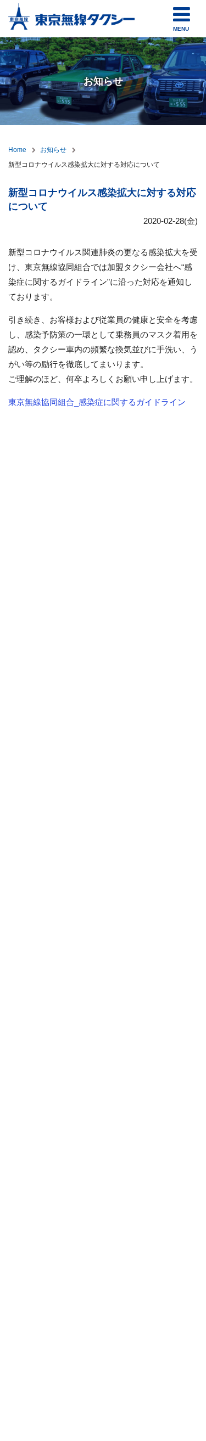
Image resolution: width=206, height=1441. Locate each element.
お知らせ (53, 150)
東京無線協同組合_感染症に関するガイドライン (97, 402)
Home (17, 150)
